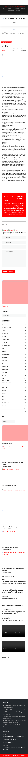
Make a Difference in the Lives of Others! (12, 620)
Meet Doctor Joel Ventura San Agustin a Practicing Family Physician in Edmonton (12, 591)
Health (3, 363)
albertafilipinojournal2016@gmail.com (13, 736)
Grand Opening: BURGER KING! (9, 485)
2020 (7, 33)
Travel (3, 411)
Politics (4, 387)
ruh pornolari (5, 618)
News (3, 378)
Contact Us (10, 8)
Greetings (4, 360)
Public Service (5, 402)
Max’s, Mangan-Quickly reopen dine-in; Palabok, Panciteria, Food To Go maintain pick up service (14, 582)
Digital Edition (16, 8)
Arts (3, 324)
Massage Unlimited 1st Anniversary (10, 547)
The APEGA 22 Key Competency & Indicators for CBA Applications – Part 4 (13, 613)
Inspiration (5, 369)
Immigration (5, 366)
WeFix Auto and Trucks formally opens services (13, 527)
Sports (3, 408)
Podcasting (18, 10)
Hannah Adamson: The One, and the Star (12, 605)
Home (3, 33)
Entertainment (6, 345)
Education (4, 342)
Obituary (4, 390)
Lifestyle (4, 375)
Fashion (4, 351)
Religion (4, 405)
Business (4, 330)
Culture (4, 336)
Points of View (5, 399)
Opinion (4, 393)
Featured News (5, 354)
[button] (5, 230)
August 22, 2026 (11, 10)
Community (5, 333)
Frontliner (5, 357)
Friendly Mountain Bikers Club (9, 599)
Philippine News (6, 385)
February (12, 33)
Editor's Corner (21, 33)
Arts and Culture (6, 327)
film (3, 579)
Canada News (5, 380)
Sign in (14, 22)
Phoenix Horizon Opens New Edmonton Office (12, 506)
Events (3, 348)
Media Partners (6, 382)
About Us (4, 8)
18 (15, 33)
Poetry (3, 396)
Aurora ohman (5, 603)
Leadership (4, 372)
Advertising (23, 8)
